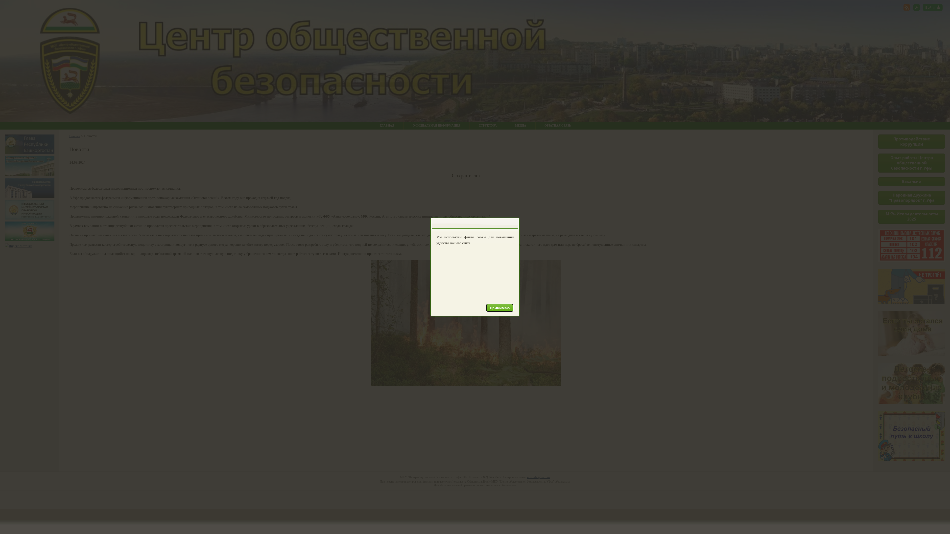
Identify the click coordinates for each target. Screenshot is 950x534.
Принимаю (500, 308)
